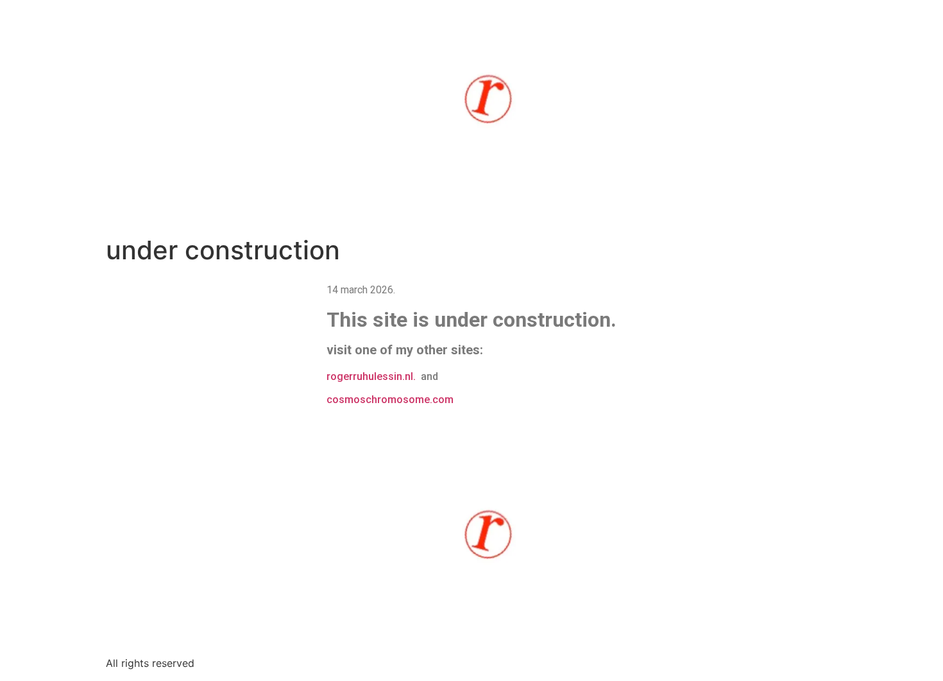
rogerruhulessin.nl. (374, 376)
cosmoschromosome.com (390, 399)
